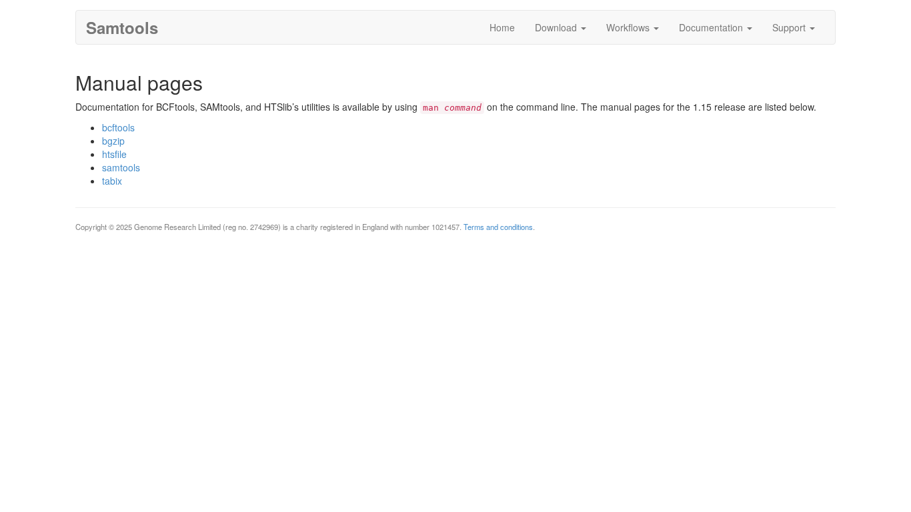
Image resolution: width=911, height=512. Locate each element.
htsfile (114, 154)
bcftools (118, 127)
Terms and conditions (498, 226)
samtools (121, 167)
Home (502, 27)
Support (790, 27)
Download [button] (557, 27)
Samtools (122, 27)
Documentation (712, 27)
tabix (112, 180)
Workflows (629, 27)
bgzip (113, 140)
